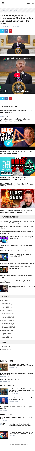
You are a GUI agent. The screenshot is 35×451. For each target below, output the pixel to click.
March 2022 (5, 314)
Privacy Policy (6, 349)
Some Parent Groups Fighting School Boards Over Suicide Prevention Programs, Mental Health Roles (21, 390)
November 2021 (7, 327)
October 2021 (6, 330)
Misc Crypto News (12, 10)
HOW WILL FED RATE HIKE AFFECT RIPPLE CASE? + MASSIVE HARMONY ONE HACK (21, 432)
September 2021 (7, 334)
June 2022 (5, 304)
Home (3, 10)
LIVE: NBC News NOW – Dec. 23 (9, 379)
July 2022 (5, 300)
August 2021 (6, 337)
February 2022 (6, 317)
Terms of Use (6, 346)
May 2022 (5, 307)
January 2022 (6, 320)
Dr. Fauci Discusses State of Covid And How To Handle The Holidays (22, 398)
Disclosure (5, 353)
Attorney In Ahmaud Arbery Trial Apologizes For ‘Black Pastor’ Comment (21, 365)
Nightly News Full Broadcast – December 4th (13, 251)
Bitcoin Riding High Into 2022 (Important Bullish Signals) (17, 263)
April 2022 (5, 310)
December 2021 (7, 324)
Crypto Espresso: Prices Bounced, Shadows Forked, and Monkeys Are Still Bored (20, 425)
